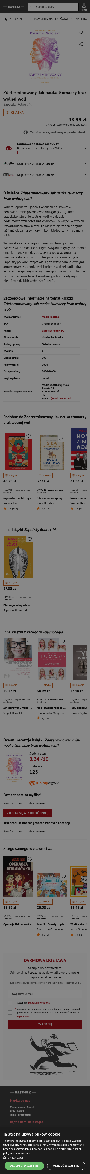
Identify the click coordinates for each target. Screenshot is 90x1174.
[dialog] (45, 1150)
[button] (45, 1157)
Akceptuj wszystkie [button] (24, 1166)
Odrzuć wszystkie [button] (66, 1166)
